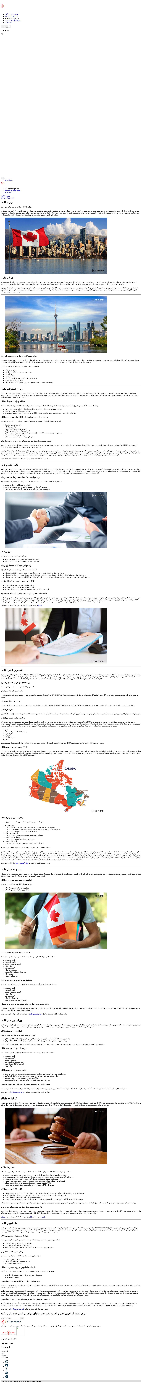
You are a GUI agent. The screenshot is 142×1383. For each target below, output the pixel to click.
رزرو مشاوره (5, 196)
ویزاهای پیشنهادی (13, 18)
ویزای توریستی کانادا (17, 1092)
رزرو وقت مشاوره (11, 16)
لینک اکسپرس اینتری (21, 863)
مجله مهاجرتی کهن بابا (12, 20)
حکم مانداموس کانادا (17, 1309)
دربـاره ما (8, 22)
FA (8, 30)
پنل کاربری (5, 27)
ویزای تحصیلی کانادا (35, 1014)
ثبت (22, 1318)
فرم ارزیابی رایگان (11, 14)
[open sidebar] (71, 175)
